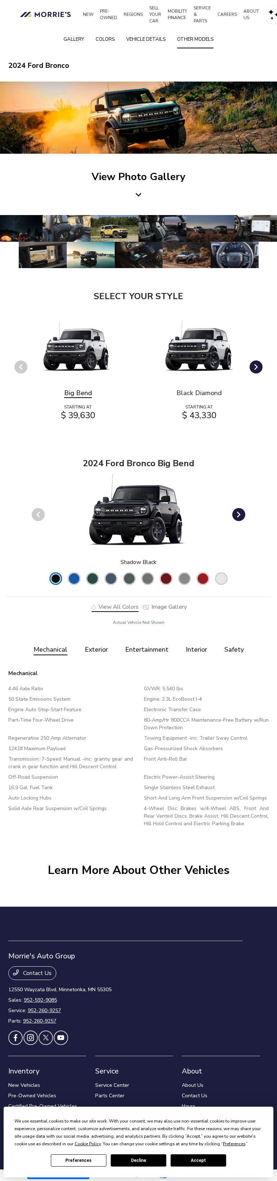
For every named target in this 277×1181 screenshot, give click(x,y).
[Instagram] (30, 1038)
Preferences (78, 1160)
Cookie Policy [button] (88, 1144)
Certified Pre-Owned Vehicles (42, 1106)
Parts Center (109, 1095)
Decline (138, 1160)
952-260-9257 (44, 1010)
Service (107, 1071)
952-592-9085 (40, 1000)
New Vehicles (24, 1085)
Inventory (23, 1071)
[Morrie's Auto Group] (47, 14)
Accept (198, 1160)
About (192, 1071)
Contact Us (37, 973)
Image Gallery (168, 607)
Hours (188, 1106)
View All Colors (117, 607)
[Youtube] (61, 1038)
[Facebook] (15, 1038)
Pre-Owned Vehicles (32, 1095)
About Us (192, 1085)
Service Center (112, 1085)
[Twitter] (46, 1038)
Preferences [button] (234, 1144)
